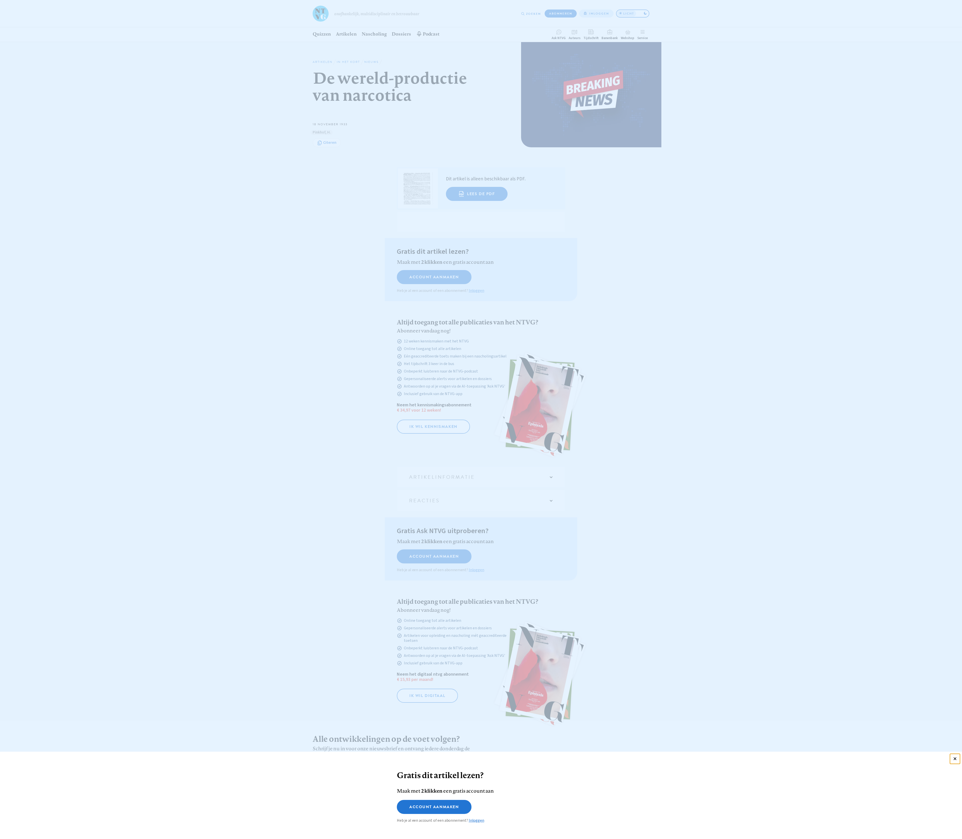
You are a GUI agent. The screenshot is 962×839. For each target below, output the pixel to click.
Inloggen (476, 820)
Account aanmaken (434, 807)
